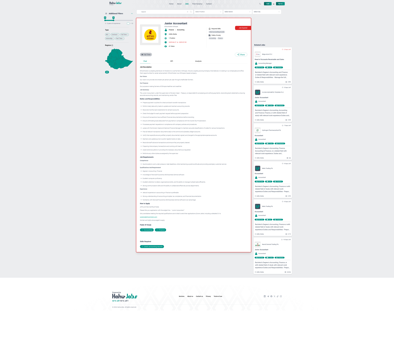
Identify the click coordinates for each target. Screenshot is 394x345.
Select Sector (229, 12)
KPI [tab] (171, 61)
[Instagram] (281, 296)
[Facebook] (271, 296)
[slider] (105, 20)
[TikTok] (277, 296)
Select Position (200, 12)
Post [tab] (145, 61)
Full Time (124, 34)
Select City (257, 12)
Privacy (208, 296)
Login (267, 3)
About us (190, 296)
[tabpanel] (193, 157)
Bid (107, 34)
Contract (114, 34)
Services (181, 296)
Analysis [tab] (198, 61)
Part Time (119, 38)
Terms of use (218, 296)
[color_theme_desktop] (260, 4)
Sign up (280, 3)
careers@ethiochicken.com (148, 217)
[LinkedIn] (265, 296)
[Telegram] (268, 296)
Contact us (199, 296)
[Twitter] (274, 296)
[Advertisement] (119, 91)
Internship (109, 38)
